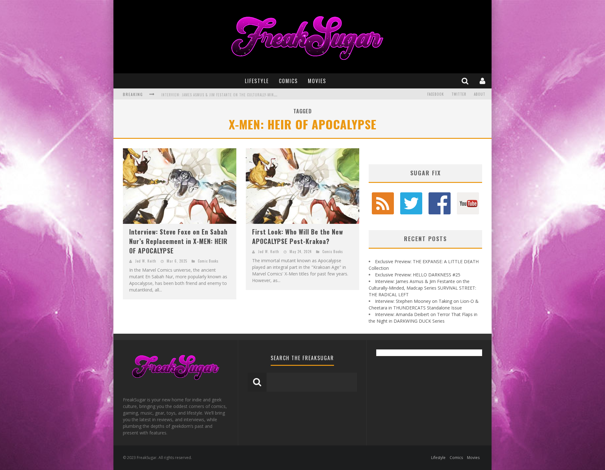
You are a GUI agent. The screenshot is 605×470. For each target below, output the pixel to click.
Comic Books (208, 260)
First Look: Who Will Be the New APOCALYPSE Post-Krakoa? (297, 236)
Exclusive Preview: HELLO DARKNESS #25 (417, 275)
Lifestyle (257, 81)
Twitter (459, 94)
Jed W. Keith (145, 260)
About (479, 94)
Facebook (435, 94)
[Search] (466, 80)
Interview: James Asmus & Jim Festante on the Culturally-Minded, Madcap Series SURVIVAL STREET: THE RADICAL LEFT (265, 94)
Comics (288, 81)
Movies (317, 81)
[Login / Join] (483, 80)
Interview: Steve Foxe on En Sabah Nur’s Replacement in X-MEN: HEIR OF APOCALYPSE (178, 241)
